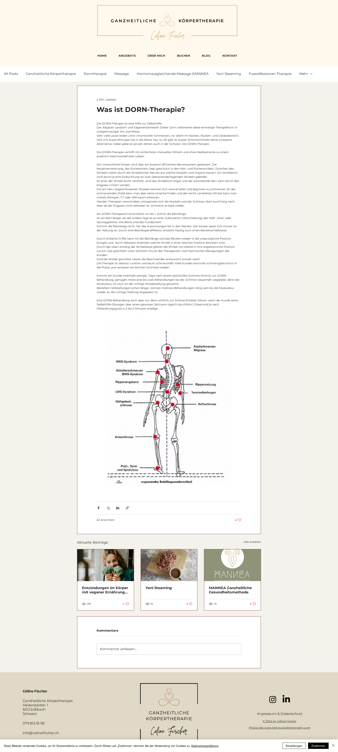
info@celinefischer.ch (41, 733)
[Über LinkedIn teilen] (118, 508)
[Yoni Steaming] (169, 565)
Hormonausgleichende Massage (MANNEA (173, 74)
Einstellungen (294, 746)
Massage (121, 74)
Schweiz (30, 714)
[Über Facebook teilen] (98, 508)
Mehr (303, 74)
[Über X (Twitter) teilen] (108, 508)
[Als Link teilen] (127, 508)
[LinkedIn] (286, 699)
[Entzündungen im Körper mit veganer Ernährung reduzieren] (105, 565)
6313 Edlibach (34, 709)
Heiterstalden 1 (35, 705)
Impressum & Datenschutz (279, 714)
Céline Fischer (35, 691)
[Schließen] (333, 746)
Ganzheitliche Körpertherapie (51, 74)
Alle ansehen (252, 542)
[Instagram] (272, 699)
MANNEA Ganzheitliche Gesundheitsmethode (230, 590)
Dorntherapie (95, 74)
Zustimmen (318, 746)
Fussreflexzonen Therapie (270, 74)
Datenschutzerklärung (204, 746)
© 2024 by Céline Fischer (279, 721)
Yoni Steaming (228, 74)
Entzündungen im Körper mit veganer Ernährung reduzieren (105, 590)
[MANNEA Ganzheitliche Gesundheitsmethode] (232, 565)
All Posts (11, 74)
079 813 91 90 (34, 723)
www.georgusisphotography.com (287, 727)
